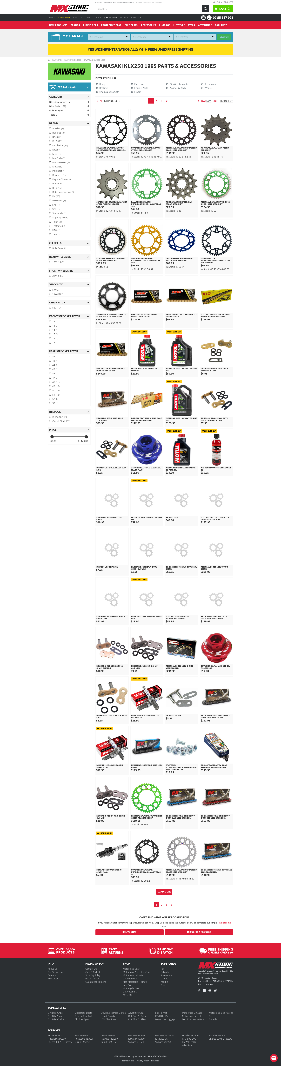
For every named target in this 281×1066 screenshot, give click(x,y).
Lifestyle (179, 25)
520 (57, 307)
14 (55, 329)
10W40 (57, 293)
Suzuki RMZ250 (82, 1041)
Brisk (56, 136)
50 (56, 390)
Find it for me (224, 922)
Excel (56, 149)
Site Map (155, 1060)
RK (56, 196)
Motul (57, 166)
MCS (56, 153)
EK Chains (60, 145)
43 (55, 360)
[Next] (167, 101)
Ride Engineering (63, 192)
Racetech (59, 175)
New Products (58, 25)
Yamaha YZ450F (136, 1041)
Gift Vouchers (64, 17)
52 (55, 398)
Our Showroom (55, 972)
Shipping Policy (92, 975)
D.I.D (57, 141)
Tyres (191, 25)
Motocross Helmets (133, 975)
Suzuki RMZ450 (109, 1041)
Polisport (58, 170)
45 (55, 369)
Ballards (58, 132)
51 (56, 394)
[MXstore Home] (215, 966)
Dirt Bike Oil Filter (137, 1019)
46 (55, 373)
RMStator (59, 200)
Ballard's (221, 25)
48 (56, 381)
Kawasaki (57, 60)
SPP (56, 208)
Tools (53, 114)
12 (55, 321)
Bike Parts (131, 25)
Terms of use (128, 1060)
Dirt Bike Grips (55, 1012)
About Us (52, 968)
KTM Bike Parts (163, 1016)
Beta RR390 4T (82, 1035)
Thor (163, 985)
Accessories (148, 25)
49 (56, 386)
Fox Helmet (161, 1012)
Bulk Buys (59, 248)
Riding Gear (90, 25)
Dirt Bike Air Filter (137, 1016)
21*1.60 (58, 275)
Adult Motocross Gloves (113, 1012)
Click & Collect (92, 972)
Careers (52, 975)
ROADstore (136, 17)
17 (55, 342)
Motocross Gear (131, 968)
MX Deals (124, 17)
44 (55, 365)
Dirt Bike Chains (56, 1019)
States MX (59, 213)
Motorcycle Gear (131, 988)
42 (55, 356)
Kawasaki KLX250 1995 (94, 60)
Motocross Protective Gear (136, 972)
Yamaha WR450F (163, 1041)
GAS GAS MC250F (164, 1035)
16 (55, 338)
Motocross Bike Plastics (221, 1012)
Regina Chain (61, 179)
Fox (162, 968)
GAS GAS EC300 (136, 1035)
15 (55, 334)
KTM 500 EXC (189, 1038)
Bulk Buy (56, 110)
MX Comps (85, 17)
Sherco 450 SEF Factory (60, 1041)
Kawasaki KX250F (110, 1038)
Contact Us (91, 968)
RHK (56, 187)
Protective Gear (111, 25)
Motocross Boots (83, 1012)
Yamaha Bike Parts (84, 1016)
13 (55, 325)
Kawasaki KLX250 (72, 60)
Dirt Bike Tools (108, 1019)
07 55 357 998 (223, 17)
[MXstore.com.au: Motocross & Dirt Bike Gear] (69, 8)
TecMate (58, 225)
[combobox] (109, 37)
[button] (274, 1058)
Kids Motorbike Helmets (135, 981)
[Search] (205, 8)
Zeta (56, 234)
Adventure (205, 25)
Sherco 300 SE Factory (220, 1038)
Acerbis (58, 128)
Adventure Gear (136, 1012)
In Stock (59, 416)
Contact (97, 17)
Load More (164, 891)
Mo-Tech (58, 158)
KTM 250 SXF (162, 1038)
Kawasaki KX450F (137, 1038)
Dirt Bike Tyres (82, 1019)
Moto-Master (61, 162)
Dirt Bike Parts (130, 978)
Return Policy (92, 978)
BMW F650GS (108, 1035)
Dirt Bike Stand (55, 1016)
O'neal (164, 978)
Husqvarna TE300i (84, 1038)
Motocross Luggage (165, 1019)
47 (55, 377)
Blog (75, 17)
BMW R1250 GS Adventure (190, 1043)
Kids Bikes (128, 985)
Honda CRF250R (190, 1035)
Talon (57, 221)
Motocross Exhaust (192, 1012)
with (140, 49)
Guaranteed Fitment (95, 981)
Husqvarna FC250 (57, 1038)
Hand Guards (108, 1016)
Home (51, 17)
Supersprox (60, 217)
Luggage (164, 25)
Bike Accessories (59, 102)
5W (55, 289)
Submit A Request (200, 932)
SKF (56, 204)
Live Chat (130, 932)
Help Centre (111, 17)
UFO (56, 230)
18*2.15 (58, 262)
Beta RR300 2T (55, 1035)
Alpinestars (166, 975)
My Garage (53, 978)
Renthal (58, 183)
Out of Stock (61, 421)
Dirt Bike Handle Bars (193, 1019)
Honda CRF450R (217, 1035)
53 (55, 403)
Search (224, 36)
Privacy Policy (142, 1060)
